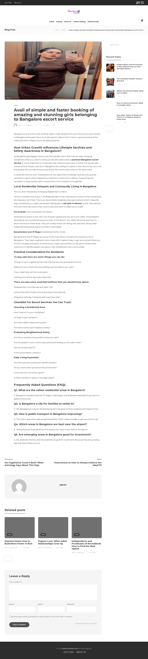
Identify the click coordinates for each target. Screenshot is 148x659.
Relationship (93, 22)
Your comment (15, 582)
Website (71, 604)
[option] (19, 533)
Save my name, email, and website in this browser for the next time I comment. (41, 617)
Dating (59, 22)
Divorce (67, 22)
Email (40, 604)
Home (57, 30)
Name (11, 604)
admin (20, 125)
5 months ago (27, 125)
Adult (51, 22)
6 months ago (47, 547)
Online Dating (79, 22)
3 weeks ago (80, 552)
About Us (17, 3)
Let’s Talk (8, 3)
